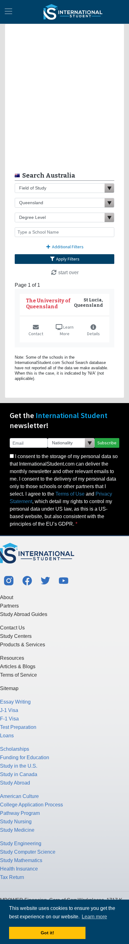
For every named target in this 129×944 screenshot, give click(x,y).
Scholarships (14, 749)
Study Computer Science (27, 852)
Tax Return (12, 877)
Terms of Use (70, 494)
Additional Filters (67, 247)
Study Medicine (17, 830)
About (6, 597)
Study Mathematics (21, 860)
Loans (7, 735)
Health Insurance (19, 868)
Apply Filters (67, 259)
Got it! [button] (47, 932)
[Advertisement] (64, 96)
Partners (9, 605)
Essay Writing (15, 701)
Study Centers (16, 636)
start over (68, 272)
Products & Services (22, 644)
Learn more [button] (94, 916)
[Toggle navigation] (8, 11)
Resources (12, 658)
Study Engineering (20, 843)
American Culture (19, 796)
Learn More (67, 330)
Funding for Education (24, 757)
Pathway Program (20, 813)
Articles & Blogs (17, 666)
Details (93, 333)
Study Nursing (16, 821)
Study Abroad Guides (23, 614)
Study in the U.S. (18, 766)
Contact (35, 333)
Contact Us (12, 627)
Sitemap (9, 688)
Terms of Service (18, 675)
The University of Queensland (48, 304)
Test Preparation (18, 727)
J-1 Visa (9, 710)
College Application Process (31, 804)
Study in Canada (18, 774)
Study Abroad (15, 782)
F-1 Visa (9, 718)
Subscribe (106, 443)
